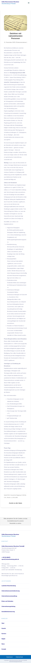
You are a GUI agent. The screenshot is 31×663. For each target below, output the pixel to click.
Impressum (9, 657)
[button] (28, 3)
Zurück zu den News (15, 503)
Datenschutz (19, 657)
